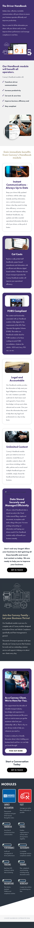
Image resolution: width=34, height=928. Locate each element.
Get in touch (17, 570)
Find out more (16, 751)
